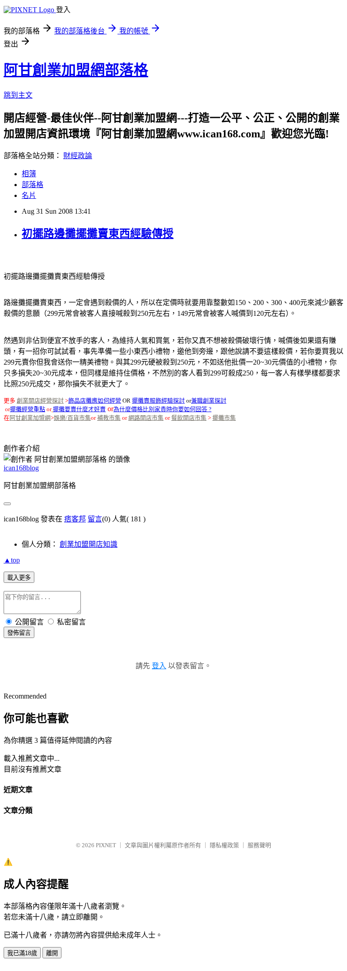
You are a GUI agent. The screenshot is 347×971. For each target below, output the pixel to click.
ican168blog (21, 468)
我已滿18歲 (22, 953)
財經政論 (77, 155)
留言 (95, 519)
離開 (52, 953)
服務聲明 (259, 845)
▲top (12, 560)
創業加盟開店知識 (88, 544)
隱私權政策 (224, 845)
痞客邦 (75, 519)
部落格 (32, 184)
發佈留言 (19, 632)
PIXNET (106, 845)
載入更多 (19, 577)
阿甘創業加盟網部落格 (76, 70)
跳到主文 (18, 95)
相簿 (29, 174)
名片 (29, 195)
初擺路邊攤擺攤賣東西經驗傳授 (98, 233)
